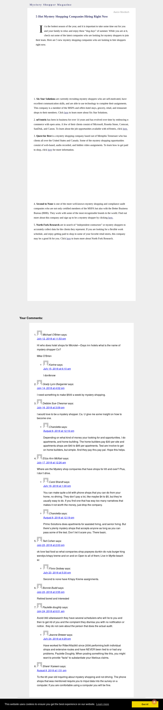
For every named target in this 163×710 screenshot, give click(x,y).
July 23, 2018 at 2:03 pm (50, 545)
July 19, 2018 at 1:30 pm (57, 486)
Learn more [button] (102, 704)
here (66, 112)
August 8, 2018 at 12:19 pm (58, 517)
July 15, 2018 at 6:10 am (57, 368)
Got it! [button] (145, 704)
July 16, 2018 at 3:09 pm (50, 407)
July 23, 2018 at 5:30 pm (57, 572)
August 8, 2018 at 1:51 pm (51, 670)
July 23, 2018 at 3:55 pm (50, 592)
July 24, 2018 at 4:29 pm (57, 638)
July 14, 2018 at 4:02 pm (50, 388)
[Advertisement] (81, 72)
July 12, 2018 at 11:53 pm (51, 338)
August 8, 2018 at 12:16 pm (58, 431)
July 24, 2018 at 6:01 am (50, 611)
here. (125, 128)
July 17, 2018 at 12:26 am (51, 462)
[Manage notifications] (154, 701)
